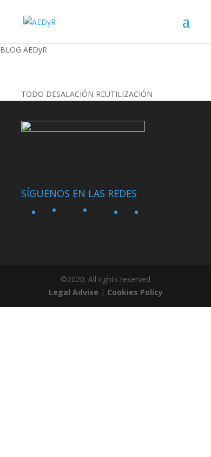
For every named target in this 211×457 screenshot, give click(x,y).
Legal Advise (73, 292)
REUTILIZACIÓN (124, 94)
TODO (32, 94)
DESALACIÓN (70, 94)
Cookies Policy (135, 292)
